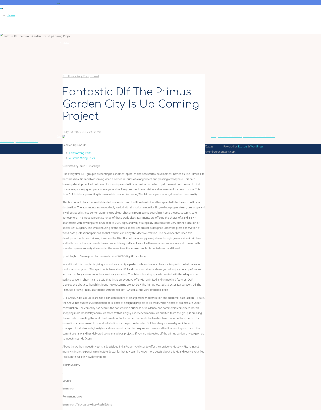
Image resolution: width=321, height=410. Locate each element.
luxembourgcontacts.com (75, 23)
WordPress (257, 146)
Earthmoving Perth (80, 153)
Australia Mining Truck (82, 158)
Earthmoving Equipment (81, 76)
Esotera (242, 146)
